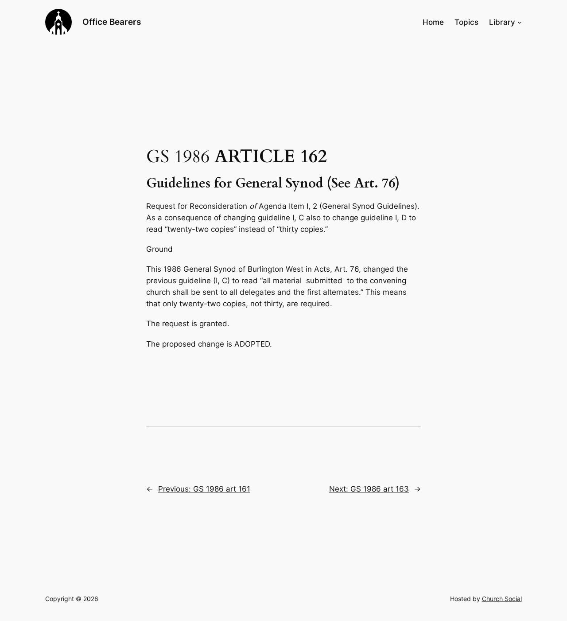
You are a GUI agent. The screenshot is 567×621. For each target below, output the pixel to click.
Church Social (502, 598)
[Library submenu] (519, 22)
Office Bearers (111, 21)
